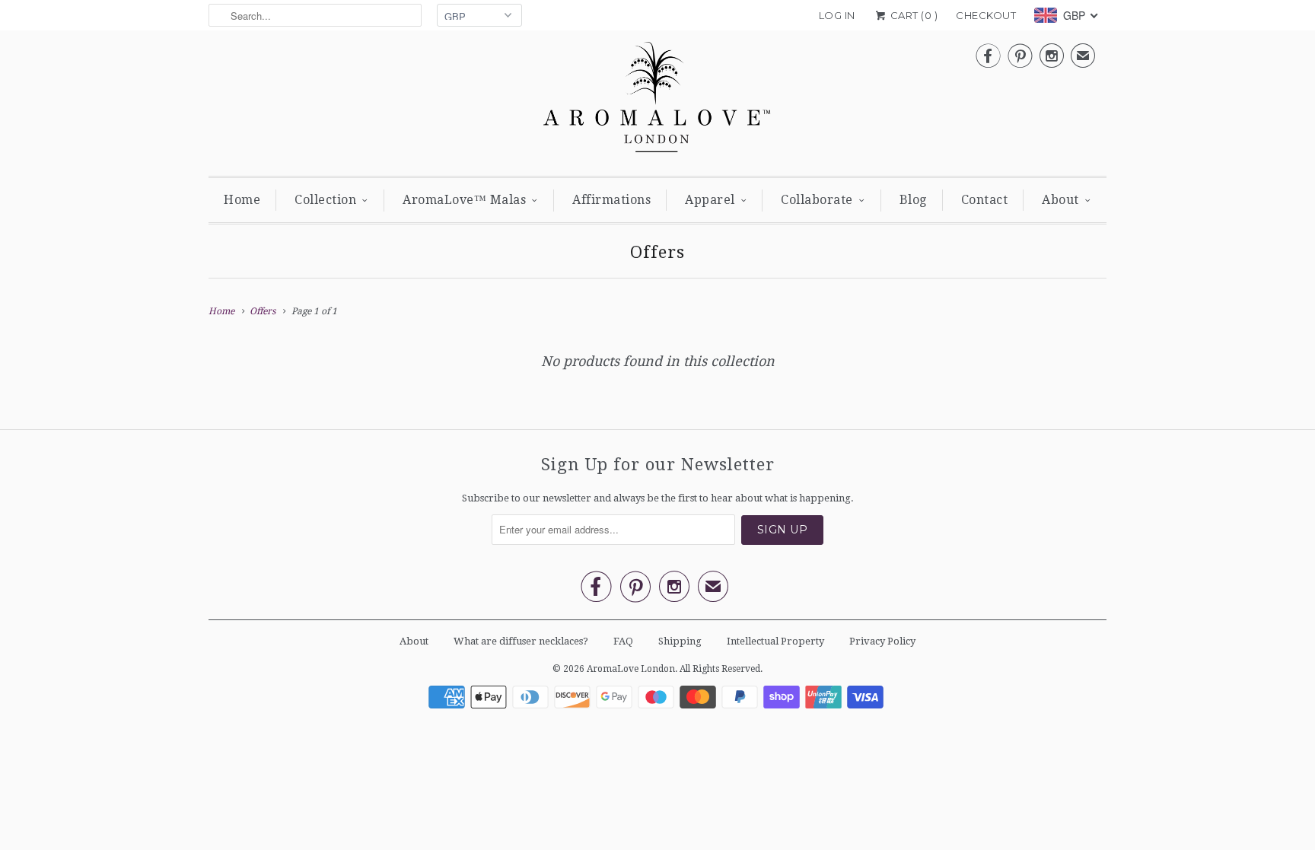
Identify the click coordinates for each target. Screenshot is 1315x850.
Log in (837, 15)
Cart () (912, 15)
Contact (984, 200)
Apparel (710, 200)
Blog (913, 200)
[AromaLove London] (657, 101)
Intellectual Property (775, 641)
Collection (325, 200)
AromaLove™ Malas (464, 200)
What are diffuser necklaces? (521, 641)
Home (242, 200)
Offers (657, 252)
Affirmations (611, 200)
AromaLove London (631, 669)
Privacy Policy (882, 641)
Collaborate (817, 200)
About (1060, 200)
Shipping (680, 641)
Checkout (986, 15)
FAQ (623, 641)
